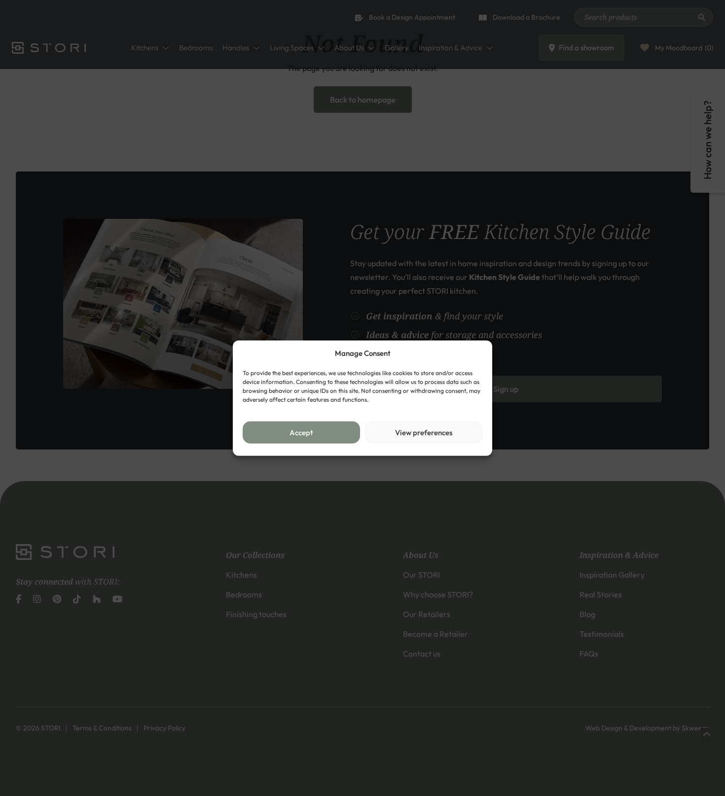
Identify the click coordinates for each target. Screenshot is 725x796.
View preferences (423, 432)
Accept (301, 432)
